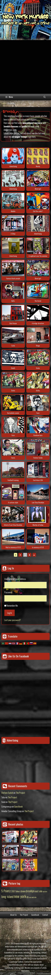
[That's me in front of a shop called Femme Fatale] (38, 447)
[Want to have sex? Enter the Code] (38, 201)
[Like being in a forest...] (38, 290)
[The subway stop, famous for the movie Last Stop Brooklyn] (38, 492)
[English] (14, 643)
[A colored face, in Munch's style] (38, 425)
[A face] (38, 402)
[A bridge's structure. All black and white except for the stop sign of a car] (38, 313)
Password (8, 592)
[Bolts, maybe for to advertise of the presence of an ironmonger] (13, 290)
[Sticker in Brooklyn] (13, 156)
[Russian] (31, 643)
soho (30, 897)
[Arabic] (3, 643)
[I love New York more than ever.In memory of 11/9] (13, 537)
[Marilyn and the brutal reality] (38, 514)
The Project (20, 792)
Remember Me (12, 605)
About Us (13, 914)
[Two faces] (13, 447)
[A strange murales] (13, 201)
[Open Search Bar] (44, 96)
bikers (18, 891)
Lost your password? (12, 620)
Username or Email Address (15, 579)
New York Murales (25, 17)
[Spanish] (35, 643)
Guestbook (18, 806)
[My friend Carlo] (13, 335)
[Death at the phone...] (13, 358)
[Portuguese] (28, 643)
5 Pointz (6, 890)
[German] (21, 643)
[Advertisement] (25, 66)
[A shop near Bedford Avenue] (13, 223)
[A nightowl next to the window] (38, 246)
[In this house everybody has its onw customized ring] (38, 335)
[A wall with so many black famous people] (13, 268)
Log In (9, 613)
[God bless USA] (38, 470)
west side (33, 897)
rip (28, 897)
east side (38, 891)
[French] (17, 643)
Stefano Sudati (7, 792)
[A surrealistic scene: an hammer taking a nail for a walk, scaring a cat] (13, 402)
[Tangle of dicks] (38, 358)
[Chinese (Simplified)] (6, 643)
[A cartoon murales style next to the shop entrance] (13, 492)
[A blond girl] (38, 178)
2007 (13, 891)
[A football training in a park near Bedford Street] (13, 470)
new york (20, 896)
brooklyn (30, 891)
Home (3, 103)
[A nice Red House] (13, 313)
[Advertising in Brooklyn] (13, 178)
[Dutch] (10, 643)
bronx (23, 891)
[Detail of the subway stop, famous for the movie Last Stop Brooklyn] (13, 514)
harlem (45, 891)
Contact (45, 914)
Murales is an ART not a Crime (25, 23)
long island (7, 896)
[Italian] (24, 643)
